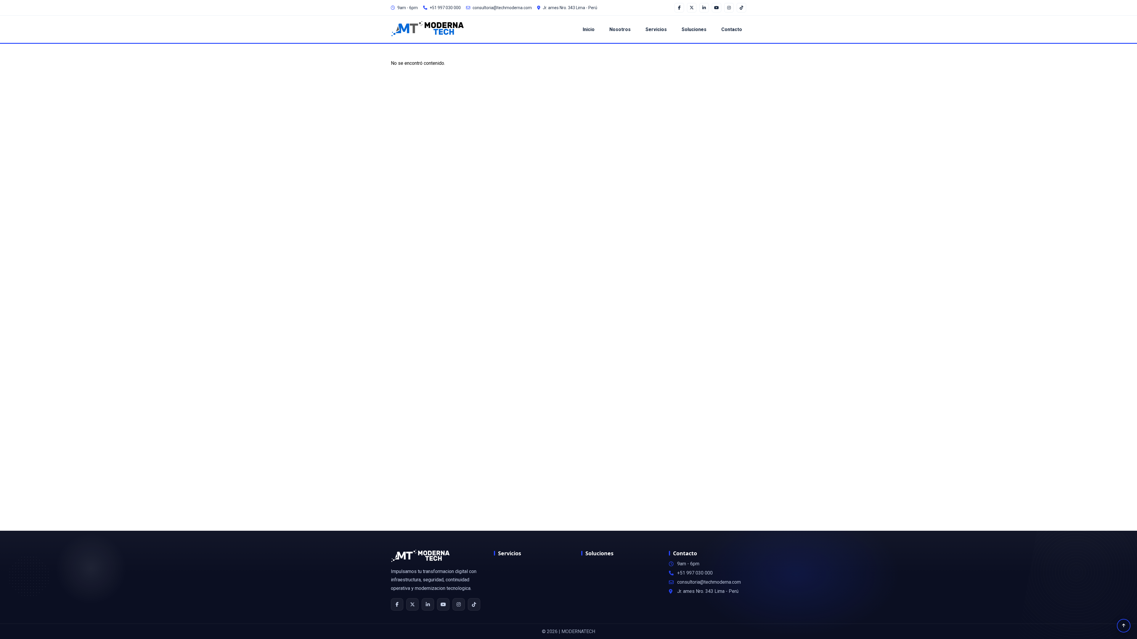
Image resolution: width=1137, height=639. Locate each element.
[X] (412, 604)
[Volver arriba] (1123, 625)
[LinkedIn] (428, 604)
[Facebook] (397, 604)
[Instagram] (458, 604)
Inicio (589, 29)
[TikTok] (474, 604)
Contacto (731, 29)
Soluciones (694, 29)
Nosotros (620, 29)
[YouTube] (443, 604)
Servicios (656, 29)
